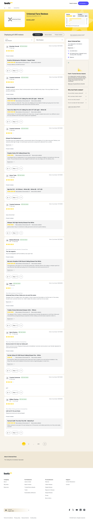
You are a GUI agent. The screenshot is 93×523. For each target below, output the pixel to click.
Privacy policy (17, 517)
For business (82, 3)
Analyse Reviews (48, 492)
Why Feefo (6, 484)
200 (38, 444)
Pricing (46, 495)
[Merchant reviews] (14, 19)
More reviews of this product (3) (23, 357)
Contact (68, 484)
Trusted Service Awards (30, 487)
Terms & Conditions (8, 517)
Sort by (6, 39)
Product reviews (58, 34)
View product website (36, 62)
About (5, 481)
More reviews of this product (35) (23, 155)
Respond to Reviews (49, 489)
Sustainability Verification (30, 492)
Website (72, 57)
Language (10, 509)
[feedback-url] (10, 50)
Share (14, 70)
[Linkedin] (80, 510)
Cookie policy (33, 517)
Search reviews (73, 3)
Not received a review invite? (77, 35)
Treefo (26, 489)
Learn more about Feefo (74, 106)
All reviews (37, 34)
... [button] (33, 444)
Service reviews (48, 34)
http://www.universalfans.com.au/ (33, 15)
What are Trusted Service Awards (76, 83)
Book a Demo (48, 498)
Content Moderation (70, 481)
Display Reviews (48, 487)
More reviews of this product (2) (23, 100)
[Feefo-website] (8, 3)
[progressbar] (69, 21)
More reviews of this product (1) (23, 62)
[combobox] (19, 40)
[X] (73, 510)
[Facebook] (69, 510)
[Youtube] (77, 510)
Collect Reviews (48, 484)
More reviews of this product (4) (23, 263)
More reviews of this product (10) (23, 224)
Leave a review (28, 481)
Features (47, 481)
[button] (19, 40)
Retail (9, 7)
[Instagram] (84, 510)
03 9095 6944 (73, 50)
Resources (6, 487)
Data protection (25, 517)
